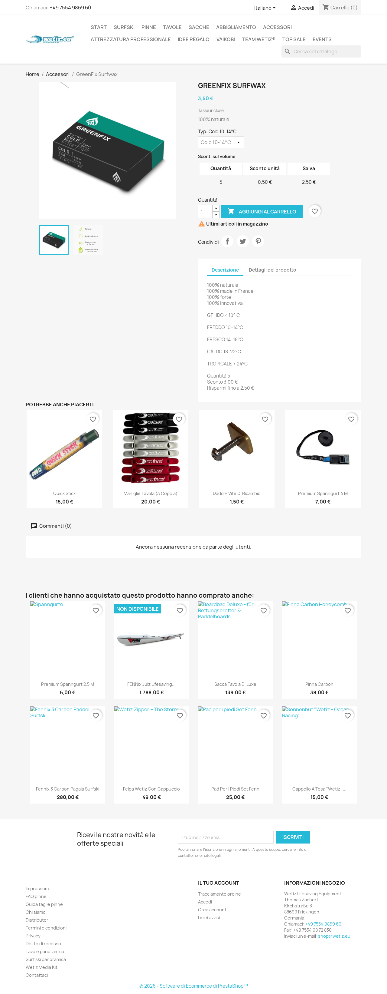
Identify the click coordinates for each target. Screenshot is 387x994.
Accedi (205, 902)
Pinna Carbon (319, 684)
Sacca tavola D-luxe (235, 684)
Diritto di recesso (43, 943)
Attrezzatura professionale (131, 39)
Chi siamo (36, 912)
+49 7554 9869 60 (70, 7)
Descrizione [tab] (225, 270)
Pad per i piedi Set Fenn (235, 789)
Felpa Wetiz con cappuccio (151, 789)
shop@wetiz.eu (334, 936)
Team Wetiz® (258, 39)
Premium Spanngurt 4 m (323, 493)
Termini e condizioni (46, 928)
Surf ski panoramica (46, 959)
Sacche (199, 27)
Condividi (227, 241)
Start (99, 27)
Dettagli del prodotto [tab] (272, 270)
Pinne (148, 27)
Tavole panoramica (45, 951)
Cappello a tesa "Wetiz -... (319, 789)
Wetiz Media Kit (41, 967)
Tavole (172, 27)
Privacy (33, 936)
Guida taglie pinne (44, 904)
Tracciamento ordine (219, 894)
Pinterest (258, 241)
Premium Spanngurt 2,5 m (67, 684)
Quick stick (64, 493)
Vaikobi (225, 39)
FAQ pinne (36, 896)
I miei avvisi (209, 917)
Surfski (124, 27)
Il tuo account (218, 883)
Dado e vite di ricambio (237, 493)
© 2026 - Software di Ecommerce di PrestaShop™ (193, 986)
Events (322, 39)
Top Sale (294, 39)
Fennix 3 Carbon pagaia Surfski (67, 789)
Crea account (212, 910)
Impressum (37, 888)
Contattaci (37, 975)
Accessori (277, 27)
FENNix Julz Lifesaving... (151, 684)
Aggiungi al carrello (262, 211)
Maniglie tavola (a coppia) (150, 493)
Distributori (37, 920)
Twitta (243, 241)
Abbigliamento (236, 27)
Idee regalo (194, 39)
